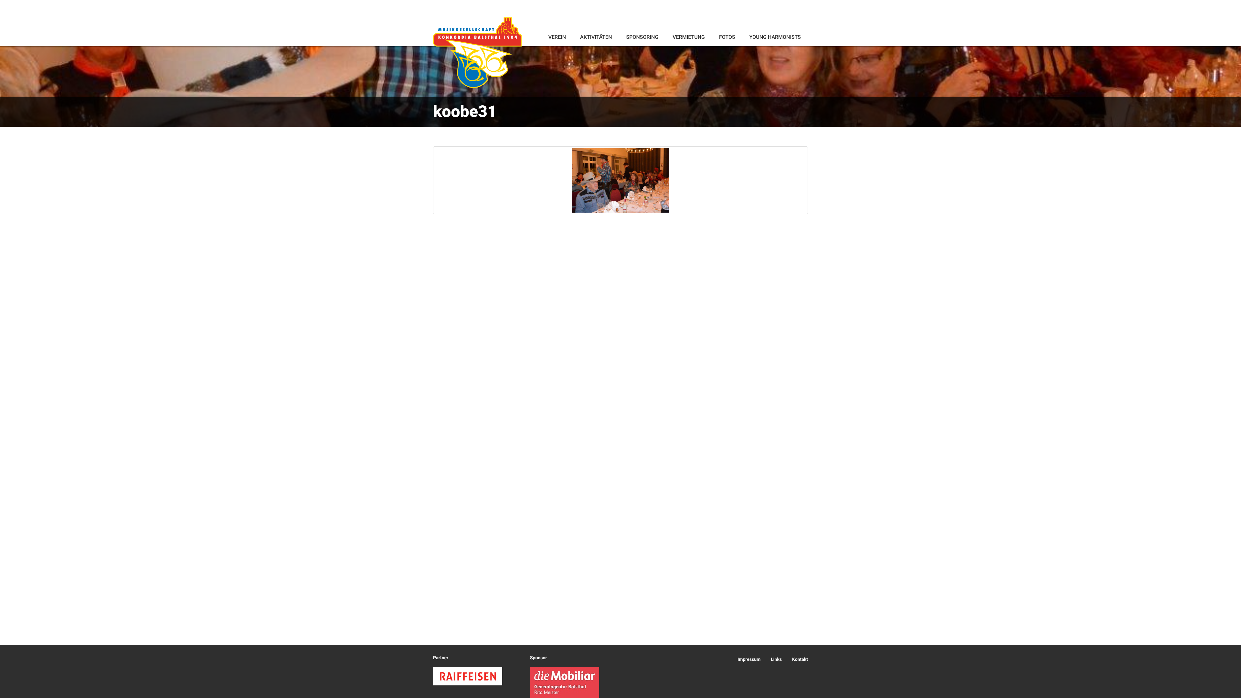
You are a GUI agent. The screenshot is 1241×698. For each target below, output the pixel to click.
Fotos (727, 37)
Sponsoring (642, 37)
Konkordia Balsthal (477, 52)
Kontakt (800, 659)
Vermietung (689, 37)
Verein (557, 37)
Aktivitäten (596, 37)
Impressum (748, 659)
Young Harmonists (775, 37)
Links (776, 659)
